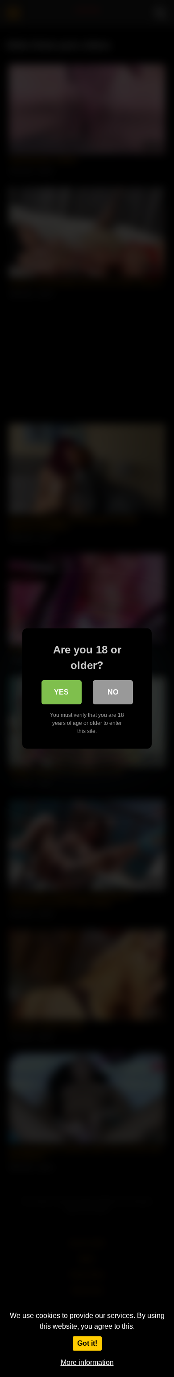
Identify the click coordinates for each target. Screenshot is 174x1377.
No (113, 692)
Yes (61, 692)
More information (87, 1362)
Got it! (87, 1343)
